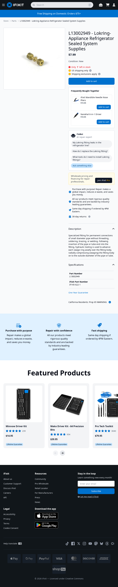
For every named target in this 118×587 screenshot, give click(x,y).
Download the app (45, 508)
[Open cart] (108, 5)
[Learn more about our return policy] (89, 216)
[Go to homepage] (16, 5)
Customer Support (12, 483)
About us (7, 479)
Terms (6, 523)
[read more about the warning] (109, 302)
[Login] (114, 5)
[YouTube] (90, 543)
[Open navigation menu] (3, 5)
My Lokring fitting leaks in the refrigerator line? (87, 144)
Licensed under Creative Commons (66, 578)
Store (5, 20)
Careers (7, 492)
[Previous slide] (55, 453)
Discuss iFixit (9, 488)
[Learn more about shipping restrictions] (90, 70)
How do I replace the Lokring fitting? (90, 151)
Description (74, 228)
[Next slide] (62, 453)
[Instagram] (84, 543)
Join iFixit (103, 180)
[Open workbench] (101, 5)
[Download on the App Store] (46, 515)
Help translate (10, 543)
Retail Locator (41, 488)
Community (40, 479)
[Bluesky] (101, 543)
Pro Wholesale (41, 483)
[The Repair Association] (113, 543)
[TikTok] (67, 543)
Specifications (76, 264)
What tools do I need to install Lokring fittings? (91, 158)
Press (37, 497)
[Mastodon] (96, 543)
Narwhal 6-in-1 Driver (91, 114)
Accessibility (9, 514)
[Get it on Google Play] (46, 524)
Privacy (6, 518)
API (5, 497)
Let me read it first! (89, 496)
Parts (14, 20)
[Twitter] (78, 543)
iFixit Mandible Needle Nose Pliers (94, 99)
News (37, 502)
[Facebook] (73, 543)
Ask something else (82, 165)
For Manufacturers (44, 492)
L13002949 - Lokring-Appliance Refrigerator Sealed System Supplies (52, 20)
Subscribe (96, 491)
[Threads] (107, 543)
